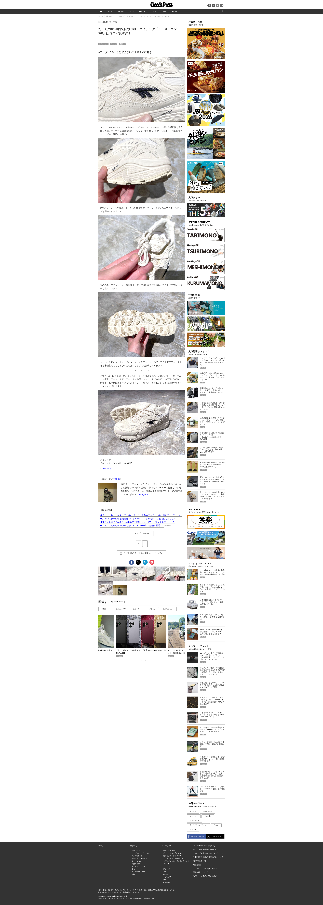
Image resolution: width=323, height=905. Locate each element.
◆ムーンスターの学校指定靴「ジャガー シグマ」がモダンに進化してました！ (138, 518)
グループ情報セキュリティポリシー (208, 853)
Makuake (208, 816)
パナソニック (207, 812)
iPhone (216, 825)
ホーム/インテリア (138, 866)
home (100, 11)
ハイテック (108, 468)
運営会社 (197, 865)
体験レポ (121, 11)
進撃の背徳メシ (169, 851)
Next (179, 631)
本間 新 (116, 479)
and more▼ (176, 11)
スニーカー (137, 609)
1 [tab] (138, 661)
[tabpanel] (142, 636)
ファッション (103, 44)
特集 (164, 11)
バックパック (194, 820)
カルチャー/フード (138, 872)
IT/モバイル (136, 851)
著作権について (199, 861)
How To (142, 11)
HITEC (104, 609)
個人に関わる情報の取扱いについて (208, 849)
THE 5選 (166, 864)
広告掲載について (200, 872)
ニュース (109, 11)
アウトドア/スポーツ (139, 858)
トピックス (154, 11)
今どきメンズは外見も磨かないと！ (176, 861)
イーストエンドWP (119, 609)
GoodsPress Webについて (204, 846)
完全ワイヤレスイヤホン (198, 825)
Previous (101, 631)
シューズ (114, 44)
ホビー (134, 869)
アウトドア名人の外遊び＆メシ (174, 858)
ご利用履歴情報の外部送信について (208, 857)
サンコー (193, 829)
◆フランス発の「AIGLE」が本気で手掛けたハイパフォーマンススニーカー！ (137, 522)
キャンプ (193, 812)
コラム (131, 11)
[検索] (222, 11)
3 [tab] (145, 661)
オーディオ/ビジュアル (140, 853)
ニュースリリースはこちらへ (205, 868)
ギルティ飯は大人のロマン (173, 853)
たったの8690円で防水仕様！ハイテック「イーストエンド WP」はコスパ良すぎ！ (142, 16)
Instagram (143, 494)
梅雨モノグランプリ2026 (172, 856)
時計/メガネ (136, 864)
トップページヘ (141, 533)
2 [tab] (141, 661)
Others (134, 874)
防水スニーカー (168, 609)
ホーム (100, 16)
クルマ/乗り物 (137, 856)
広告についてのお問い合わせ (205, 876)
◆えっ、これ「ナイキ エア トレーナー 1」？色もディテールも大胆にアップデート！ (141, 515)
